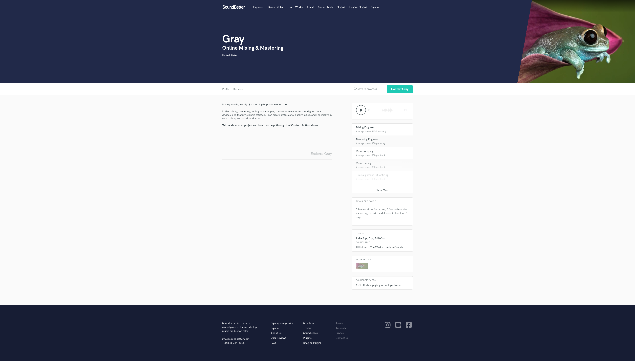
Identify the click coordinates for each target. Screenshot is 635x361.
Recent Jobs (275, 7)
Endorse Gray (321, 154)
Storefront (309, 323)
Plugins (341, 7)
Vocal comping (364, 151)
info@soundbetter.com (235, 339)
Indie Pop (361, 238)
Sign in (375, 7)
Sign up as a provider (283, 323)
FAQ (273, 343)
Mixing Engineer (365, 127)
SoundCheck (325, 7)
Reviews (238, 89)
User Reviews (278, 338)
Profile (225, 89)
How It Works (295, 7)
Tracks (310, 7)
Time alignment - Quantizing (372, 175)
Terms (339, 323)
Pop (371, 238)
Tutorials (341, 328)
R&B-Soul (380, 238)
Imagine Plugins (358, 7)
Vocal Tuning (363, 163)
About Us (276, 333)
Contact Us (342, 338)
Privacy (340, 333)
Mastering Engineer (367, 139)
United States (229, 55)
